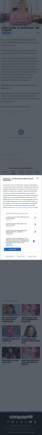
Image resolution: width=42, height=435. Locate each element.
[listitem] (21, 213)
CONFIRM (12, 249)
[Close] (38, 179)
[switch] (34, 218)
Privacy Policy (32, 256)
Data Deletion (10, 256)
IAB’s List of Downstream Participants (23, 207)
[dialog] (21, 217)
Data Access (21, 256)
